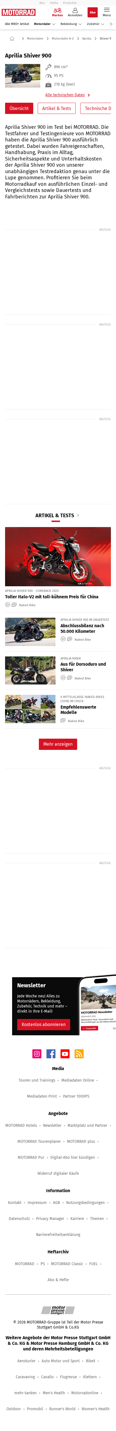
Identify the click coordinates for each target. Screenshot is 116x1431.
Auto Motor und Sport (61, 1361)
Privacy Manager (50, 1218)
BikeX (90, 1361)
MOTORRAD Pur (31, 1157)
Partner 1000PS (76, 1096)
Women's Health (96, 1409)
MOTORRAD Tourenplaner (39, 1141)
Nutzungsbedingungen (85, 1202)
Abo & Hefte (58, 1279)
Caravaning (25, 1377)
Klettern (90, 1377)
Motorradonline (84, 1393)
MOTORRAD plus (81, 1141)
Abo (42, 3)
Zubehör (93, 24)
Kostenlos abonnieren (44, 1024)
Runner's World (62, 1409)
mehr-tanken (25, 1393)
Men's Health (54, 1393)
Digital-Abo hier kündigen (72, 1157)
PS (43, 1263)
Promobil (35, 1409)
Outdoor (13, 1409)
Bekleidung (69, 24)
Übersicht (19, 108)
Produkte (70, 3)
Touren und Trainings (37, 1080)
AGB (56, 1202)
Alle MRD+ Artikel (17, 24)
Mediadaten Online (77, 1080)
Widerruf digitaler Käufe (58, 1173)
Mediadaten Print (42, 1096)
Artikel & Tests (56, 108)
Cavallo (47, 1377)
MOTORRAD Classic (67, 1263)
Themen (97, 1218)
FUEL (93, 1263)
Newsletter (52, 1125)
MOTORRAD (24, 1263)
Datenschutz (19, 1218)
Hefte (54, 3)
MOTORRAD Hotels (21, 1125)
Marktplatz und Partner (87, 1125)
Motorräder (42, 24)
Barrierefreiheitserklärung (58, 1234)
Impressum (37, 1202)
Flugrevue (68, 1377)
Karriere (77, 1218)
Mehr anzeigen (58, 744)
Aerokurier (26, 1361)
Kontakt (14, 1202)
